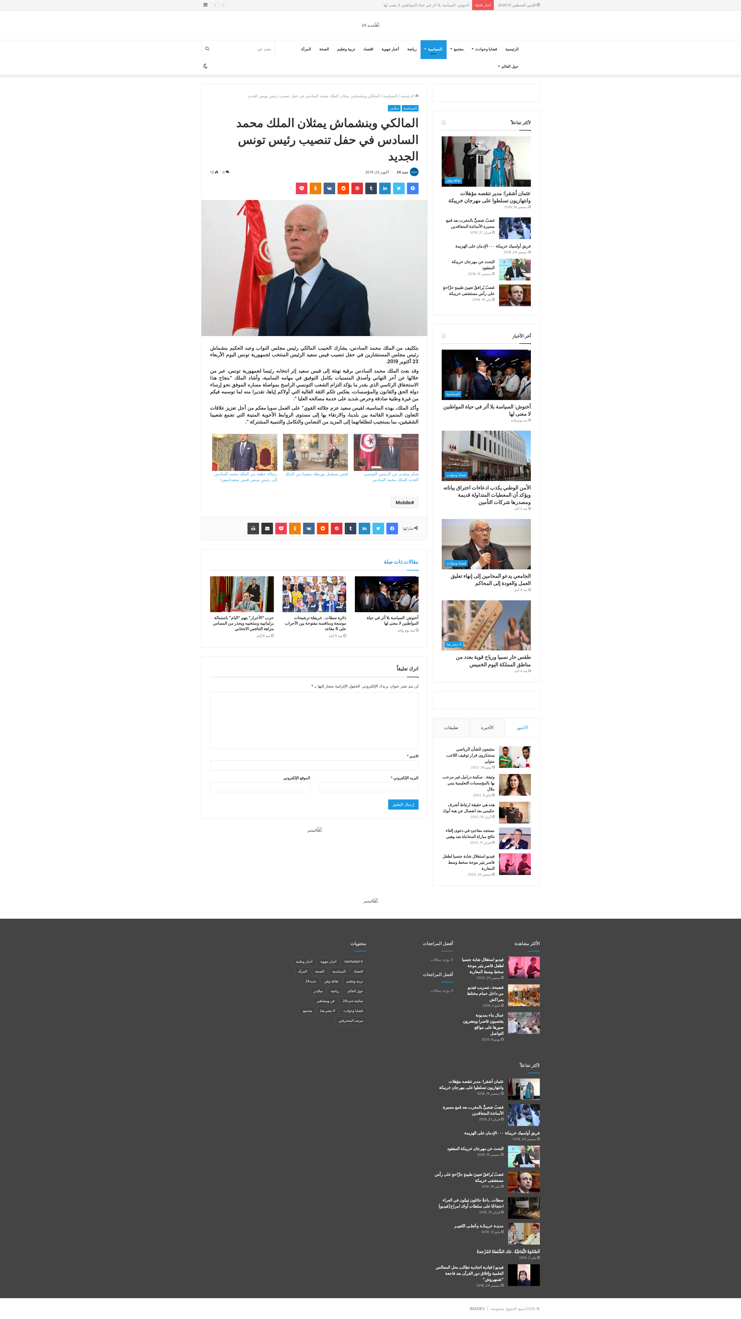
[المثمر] (314, 830)
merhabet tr (353, 961)
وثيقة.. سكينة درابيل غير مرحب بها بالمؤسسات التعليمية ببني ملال (469, 783)
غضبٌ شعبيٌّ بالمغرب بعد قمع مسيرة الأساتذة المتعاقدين (470, 223)
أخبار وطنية (304, 961)
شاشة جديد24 (353, 1001)
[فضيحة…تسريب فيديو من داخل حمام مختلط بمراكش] (524, 995)
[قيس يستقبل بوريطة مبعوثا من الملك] (315, 452)
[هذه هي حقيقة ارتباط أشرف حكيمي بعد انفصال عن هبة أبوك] (515, 812)
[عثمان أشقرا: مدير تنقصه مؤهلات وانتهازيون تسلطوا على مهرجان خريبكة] (524, 1089)
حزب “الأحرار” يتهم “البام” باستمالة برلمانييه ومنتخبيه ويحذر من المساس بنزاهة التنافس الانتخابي (243, 623)
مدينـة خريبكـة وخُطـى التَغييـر (479, 1226)
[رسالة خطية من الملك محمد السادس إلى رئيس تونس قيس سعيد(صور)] (244, 452)
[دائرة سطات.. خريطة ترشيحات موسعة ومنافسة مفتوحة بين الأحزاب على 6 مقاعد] (314, 594)
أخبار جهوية (390, 49)
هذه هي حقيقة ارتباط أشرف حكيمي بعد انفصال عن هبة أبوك (469, 808)
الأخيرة (487, 727)
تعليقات (451, 727)
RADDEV (477, 1308)
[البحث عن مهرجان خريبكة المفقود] (515, 269)
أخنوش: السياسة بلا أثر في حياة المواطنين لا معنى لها (393, 620)
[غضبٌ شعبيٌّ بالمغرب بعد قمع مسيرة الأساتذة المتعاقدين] (515, 228)
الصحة (324, 49)
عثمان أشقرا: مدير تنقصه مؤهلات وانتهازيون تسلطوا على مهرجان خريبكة (489, 197)
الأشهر (522, 727)
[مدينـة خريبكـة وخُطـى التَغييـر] (524, 1234)
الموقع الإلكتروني (296, 777)
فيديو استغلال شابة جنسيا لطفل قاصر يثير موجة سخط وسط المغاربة (469, 862)
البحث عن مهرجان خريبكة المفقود (475, 1148)
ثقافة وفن (331, 981)
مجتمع (459, 49)
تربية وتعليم (346, 49)
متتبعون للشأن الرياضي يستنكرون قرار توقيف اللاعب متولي (470, 755)
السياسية (435, 49)
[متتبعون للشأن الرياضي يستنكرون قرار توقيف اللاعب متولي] (515, 757)
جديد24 (310, 981)
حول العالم (510, 66)
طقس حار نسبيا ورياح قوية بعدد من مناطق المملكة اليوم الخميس (493, 660)
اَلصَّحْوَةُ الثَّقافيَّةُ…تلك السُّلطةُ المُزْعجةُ (508, 1251)
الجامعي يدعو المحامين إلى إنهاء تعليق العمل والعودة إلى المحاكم (491, 579)
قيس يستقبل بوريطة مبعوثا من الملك (316, 473)
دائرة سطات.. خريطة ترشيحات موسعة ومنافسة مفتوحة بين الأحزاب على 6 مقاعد (315, 623)
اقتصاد (368, 49)
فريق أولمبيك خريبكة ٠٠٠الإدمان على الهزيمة (493, 246)
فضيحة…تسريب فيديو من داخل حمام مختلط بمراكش (485, 993)
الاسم (413, 756)
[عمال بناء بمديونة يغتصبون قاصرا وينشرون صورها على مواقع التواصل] (524, 1023)
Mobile (403, 502)
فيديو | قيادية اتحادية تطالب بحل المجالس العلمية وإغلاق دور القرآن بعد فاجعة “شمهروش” (470, 1273)
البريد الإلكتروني (404, 777)
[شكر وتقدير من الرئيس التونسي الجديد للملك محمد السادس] (386, 452)
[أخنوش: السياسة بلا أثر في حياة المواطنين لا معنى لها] (387, 594)
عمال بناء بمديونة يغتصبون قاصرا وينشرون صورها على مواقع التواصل (483, 1024)
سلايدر (394, 108)
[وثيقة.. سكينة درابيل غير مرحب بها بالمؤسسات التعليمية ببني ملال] (515, 785)
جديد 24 (402, 172)
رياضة (412, 49)
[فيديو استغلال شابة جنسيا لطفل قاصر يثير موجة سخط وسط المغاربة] (515, 864)
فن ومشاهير (326, 1001)
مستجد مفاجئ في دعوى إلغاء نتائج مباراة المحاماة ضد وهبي (470, 833)
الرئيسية (512, 49)
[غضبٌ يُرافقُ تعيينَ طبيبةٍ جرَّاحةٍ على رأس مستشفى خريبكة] (515, 295)
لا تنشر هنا (327, 1010)
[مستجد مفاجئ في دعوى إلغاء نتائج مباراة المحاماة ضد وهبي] (515, 838)
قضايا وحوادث (486, 49)
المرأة (306, 49)
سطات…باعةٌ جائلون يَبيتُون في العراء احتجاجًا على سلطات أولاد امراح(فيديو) (471, 1203)
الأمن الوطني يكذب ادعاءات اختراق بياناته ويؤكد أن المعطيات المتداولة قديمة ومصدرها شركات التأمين (387, 5)
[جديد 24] (370, 25)
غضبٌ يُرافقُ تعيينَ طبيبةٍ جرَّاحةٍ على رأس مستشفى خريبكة (469, 290)
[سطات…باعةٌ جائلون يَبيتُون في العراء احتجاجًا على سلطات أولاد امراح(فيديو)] (524, 1208)
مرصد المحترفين (351, 1020)
